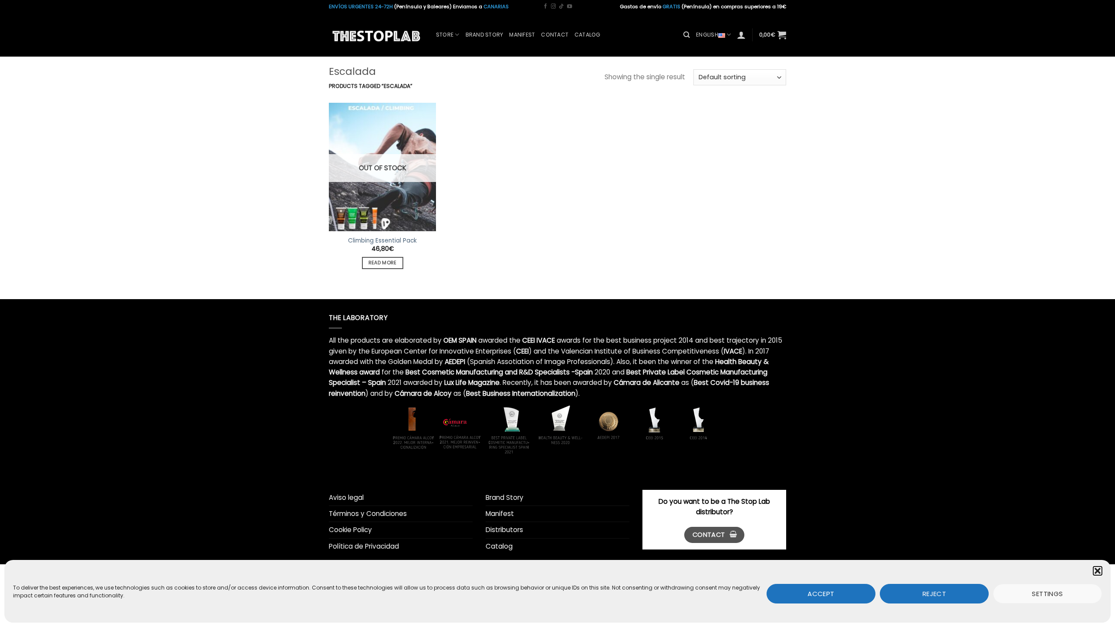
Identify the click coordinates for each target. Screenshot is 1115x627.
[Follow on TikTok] (561, 6)
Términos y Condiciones (368, 513)
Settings (1047, 593)
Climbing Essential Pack (382, 241)
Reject (934, 593)
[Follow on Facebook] (545, 6)
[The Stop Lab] (376, 35)
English (707, 34)
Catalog (587, 34)
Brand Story (484, 34)
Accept (821, 593)
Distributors (504, 529)
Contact (554, 34)
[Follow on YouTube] (569, 6)
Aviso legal (346, 497)
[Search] (686, 35)
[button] (1097, 570)
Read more (382, 263)
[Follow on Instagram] (553, 6)
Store (444, 34)
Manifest (522, 34)
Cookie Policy (350, 529)
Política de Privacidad (364, 546)
